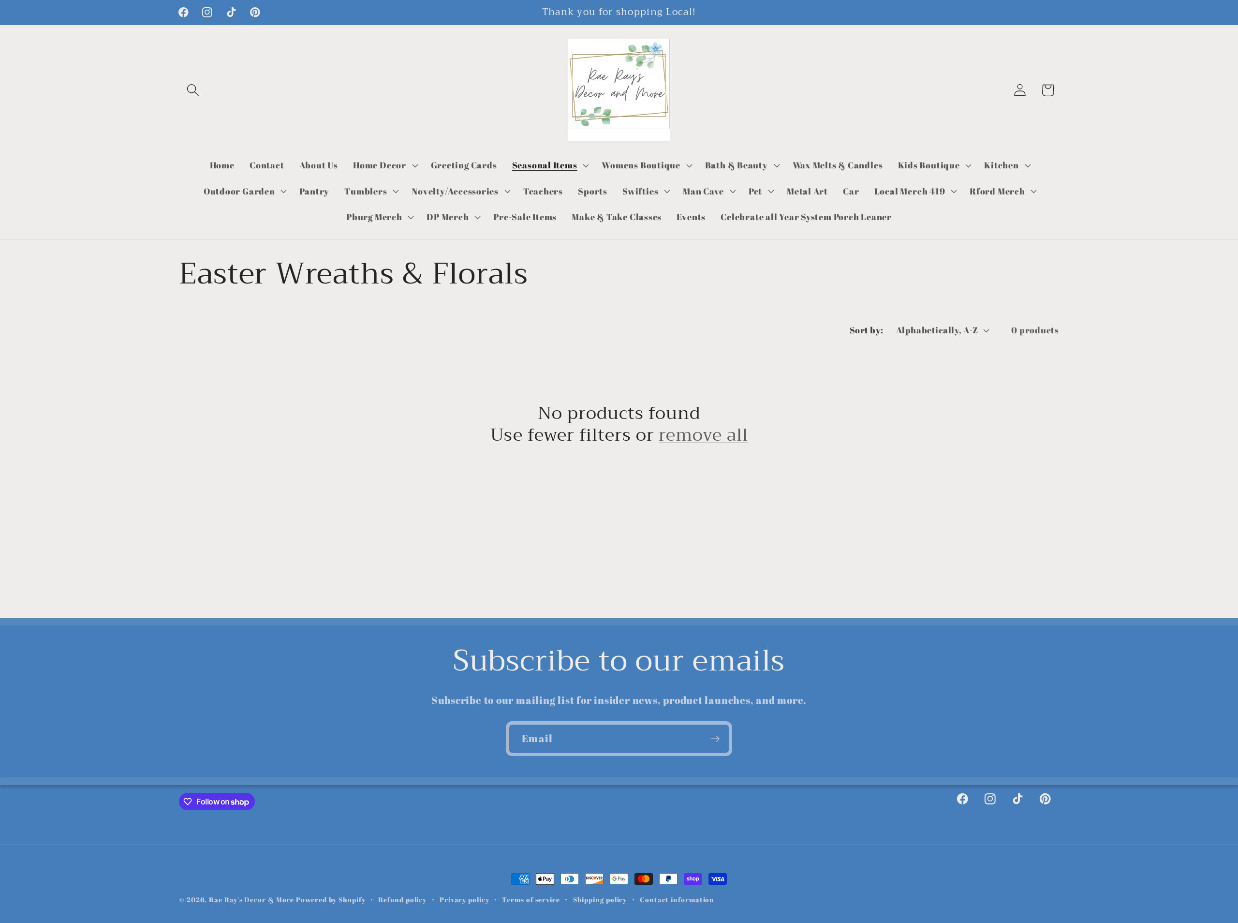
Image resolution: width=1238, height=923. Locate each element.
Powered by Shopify (330, 899)
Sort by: (867, 330)
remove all (703, 435)
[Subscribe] (715, 739)
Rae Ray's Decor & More (251, 899)
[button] (192, 90)
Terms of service (531, 899)
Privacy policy (464, 899)
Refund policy (402, 899)
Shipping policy (600, 899)
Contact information (677, 899)
